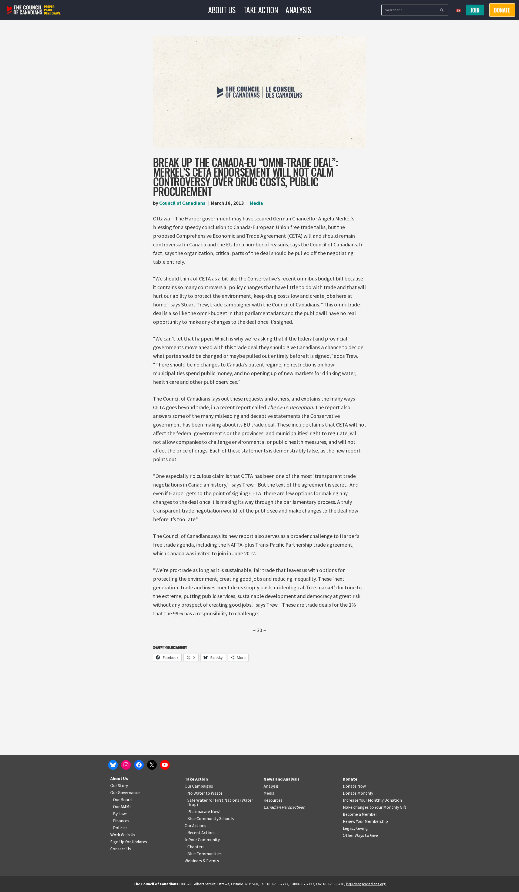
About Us (222, 9)
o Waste (215, 793)
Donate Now (354, 786)
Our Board (122, 799)
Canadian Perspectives (284, 807)
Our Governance (125, 792)
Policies (120, 827)
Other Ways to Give (360, 835)
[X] (152, 765)
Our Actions (195, 825)
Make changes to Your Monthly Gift (374, 807)
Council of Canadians (182, 203)
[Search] (442, 10)
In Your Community (202, 839)
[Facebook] (139, 765)
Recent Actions (201, 832)
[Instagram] (126, 765)
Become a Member (360, 814)
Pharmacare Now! (203, 811)
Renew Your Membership (365, 821)
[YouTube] (165, 765)
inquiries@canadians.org (366, 883)
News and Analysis (282, 779)
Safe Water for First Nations (213, 800)
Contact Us (120, 848)
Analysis (298, 9)
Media (256, 203)
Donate (350, 779)
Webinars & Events (202, 860)
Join (475, 10)
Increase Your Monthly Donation (372, 800)
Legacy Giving (355, 828)
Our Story (119, 785)
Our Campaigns (199, 786)
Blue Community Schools (210, 818)
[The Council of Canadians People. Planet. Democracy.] (34, 10)
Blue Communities (204, 853)
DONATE (502, 10)
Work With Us (122, 834)
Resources (273, 800)
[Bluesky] (113, 765)
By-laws (120, 813)
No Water (196, 793)
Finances (121, 820)
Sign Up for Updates (128, 841)
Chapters (195, 846)
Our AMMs (122, 806)
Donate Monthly (358, 793)
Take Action (260, 9)
